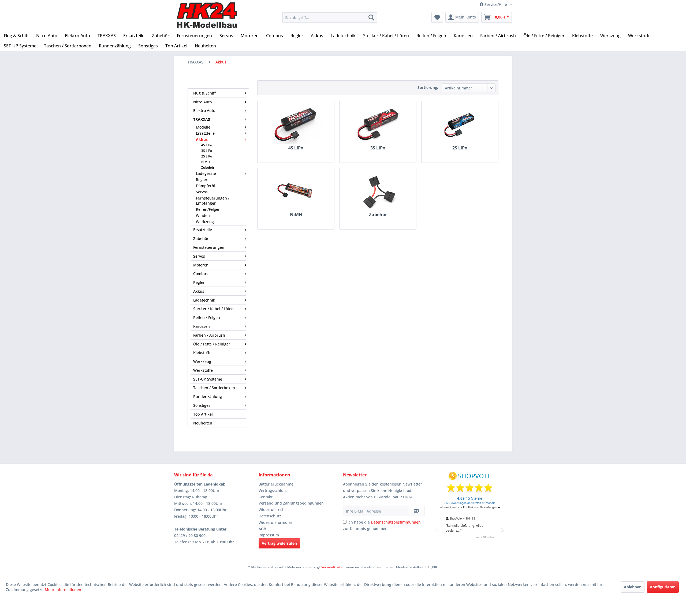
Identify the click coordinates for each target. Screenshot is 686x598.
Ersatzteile (205, 133)
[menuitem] (329, 17)
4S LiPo (206, 145)
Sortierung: (427, 87)
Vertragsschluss (273, 490)
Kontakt (266, 496)
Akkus (202, 139)
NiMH (205, 162)
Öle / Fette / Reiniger (211, 344)
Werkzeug (205, 221)
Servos (202, 191)
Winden (203, 215)
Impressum (269, 534)
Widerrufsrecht (272, 509)
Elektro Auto (204, 110)
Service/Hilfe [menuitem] (495, 4)
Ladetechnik (204, 300)
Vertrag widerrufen (279, 543)
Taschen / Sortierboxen (214, 387)
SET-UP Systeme (207, 379)
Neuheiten (202, 423)
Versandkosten (333, 567)
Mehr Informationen (63, 589)
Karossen (201, 326)
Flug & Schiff (204, 93)
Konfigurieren (663, 586)
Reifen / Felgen (206, 317)
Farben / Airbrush (209, 335)
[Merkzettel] (437, 17)
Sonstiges (201, 405)
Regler (201, 179)
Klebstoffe (202, 352)
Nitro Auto (202, 101)
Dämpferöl (205, 185)
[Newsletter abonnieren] (416, 511)
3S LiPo (206, 150)
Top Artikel (203, 414)
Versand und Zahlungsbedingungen (291, 503)
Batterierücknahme (276, 484)
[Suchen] (371, 17)
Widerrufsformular (275, 522)
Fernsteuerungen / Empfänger (212, 200)
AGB (262, 528)
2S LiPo (206, 156)
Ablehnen (633, 586)
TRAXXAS (201, 119)
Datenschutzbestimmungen (396, 522)
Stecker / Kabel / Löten (213, 308)
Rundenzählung (207, 396)
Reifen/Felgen (208, 209)
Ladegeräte (206, 173)
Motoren (200, 265)
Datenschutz (270, 515)
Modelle (203, 127)
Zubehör (207, 167)
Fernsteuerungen (208, 247)
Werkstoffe (203, 370)
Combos (200, 273)
